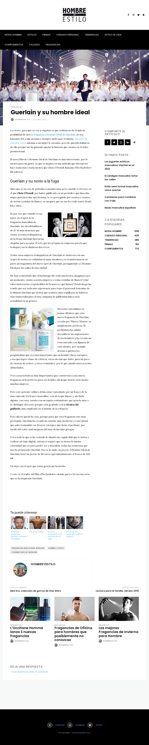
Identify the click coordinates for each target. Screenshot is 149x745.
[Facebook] (128, 15)
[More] (134, 142)
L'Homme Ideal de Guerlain (24, 552)
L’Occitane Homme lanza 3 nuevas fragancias (26, 632)
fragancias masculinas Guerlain (28, 548)
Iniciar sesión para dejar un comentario (30, 671)
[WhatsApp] (121, 142)
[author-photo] (12, 641)
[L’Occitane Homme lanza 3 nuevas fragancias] (30, 609)
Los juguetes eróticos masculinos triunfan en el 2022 (119, 165)
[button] (143, 15)
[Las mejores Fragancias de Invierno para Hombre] (119, 609)
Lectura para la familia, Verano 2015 (117, 591)
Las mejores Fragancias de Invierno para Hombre (118, 632)
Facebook (60, 725)
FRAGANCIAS (17, 107)
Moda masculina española (120, 207)
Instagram (80, 725)
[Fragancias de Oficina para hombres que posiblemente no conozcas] (74, 609)
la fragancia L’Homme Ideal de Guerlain (53, 134)
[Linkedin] (128, 142)
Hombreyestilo (22, 119)
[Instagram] (133, 15)
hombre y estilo (56, 548)
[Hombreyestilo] (13, 119)
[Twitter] (139, 15)
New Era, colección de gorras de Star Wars (35, 591)
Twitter (99, 725)
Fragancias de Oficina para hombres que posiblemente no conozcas (73, 634)
